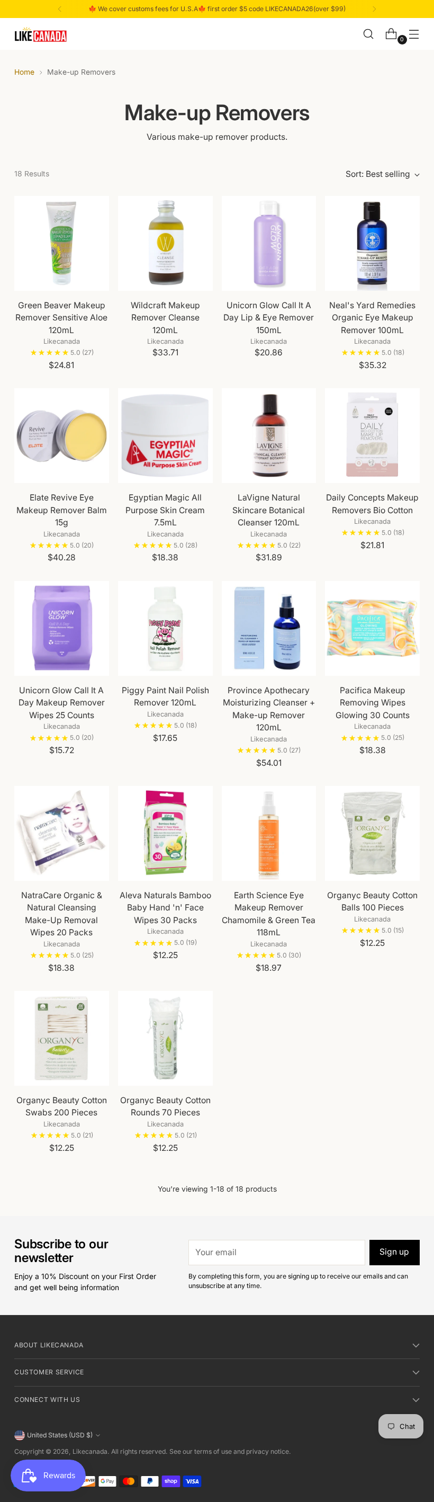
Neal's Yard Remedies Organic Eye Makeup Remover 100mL (372, 317)
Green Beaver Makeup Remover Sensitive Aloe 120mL (61, 317)
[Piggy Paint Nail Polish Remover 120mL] (165, 628)
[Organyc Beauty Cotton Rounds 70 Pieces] (165, 1038)
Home (24, 72)
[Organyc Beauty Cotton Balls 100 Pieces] (372, 833)
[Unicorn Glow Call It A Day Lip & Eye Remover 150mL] (269, 243)
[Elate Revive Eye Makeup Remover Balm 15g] (61, 435)
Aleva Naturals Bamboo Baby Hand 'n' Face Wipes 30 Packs (165, 907)
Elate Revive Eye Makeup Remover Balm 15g (61, 510)
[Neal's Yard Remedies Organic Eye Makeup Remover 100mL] (372, 243)
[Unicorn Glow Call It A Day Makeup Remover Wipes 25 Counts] (61, 628)
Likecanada (90, 1451)
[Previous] (59, 9)
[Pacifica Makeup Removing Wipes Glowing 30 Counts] (372, 628)
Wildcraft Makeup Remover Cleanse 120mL (165, 317)
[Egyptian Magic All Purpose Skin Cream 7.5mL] (165, 435)
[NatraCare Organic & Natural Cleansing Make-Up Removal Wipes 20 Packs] (61, 833)
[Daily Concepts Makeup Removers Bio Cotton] (372, 435)
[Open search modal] (368, 34)
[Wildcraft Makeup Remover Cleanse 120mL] (165, 243)
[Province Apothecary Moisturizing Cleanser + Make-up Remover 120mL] (269, 628)
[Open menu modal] (414, 34)
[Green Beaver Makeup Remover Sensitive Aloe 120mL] (61, 243)
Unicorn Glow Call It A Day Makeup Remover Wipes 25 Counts (62, 702)
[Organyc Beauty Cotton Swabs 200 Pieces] (61, 1038)
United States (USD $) (60, 1435)
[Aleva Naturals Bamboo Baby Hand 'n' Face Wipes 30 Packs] (165, 833)
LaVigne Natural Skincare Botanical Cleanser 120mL (268, 510)
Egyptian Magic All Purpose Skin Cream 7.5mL (165, 510)
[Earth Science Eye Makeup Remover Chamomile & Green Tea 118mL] (269, 833)
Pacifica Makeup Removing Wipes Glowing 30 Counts (373, 702)
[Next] (374, 9)
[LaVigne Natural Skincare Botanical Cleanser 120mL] (269, 435)
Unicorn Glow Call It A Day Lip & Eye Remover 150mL (268, 317)
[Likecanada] (40, 34)
